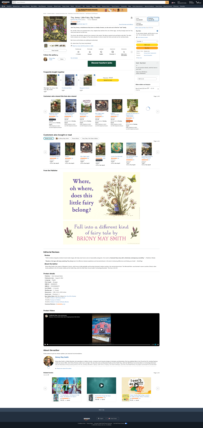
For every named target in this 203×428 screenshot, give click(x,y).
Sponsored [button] (45, 374)
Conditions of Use (81, 423)
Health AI (9, 6)
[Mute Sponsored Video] (79, 392)
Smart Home (159, 6)
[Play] (45, 344)
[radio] (141, 19)
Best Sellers (34, 6)
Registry (94, 6)
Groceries (49, 6)
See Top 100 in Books (70, 296)
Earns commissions (62, 315)
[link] (69, 80)
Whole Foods (57, 6)
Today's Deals (65, 6)
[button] (3, 6)
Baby (129, 6)
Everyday (182, 6)
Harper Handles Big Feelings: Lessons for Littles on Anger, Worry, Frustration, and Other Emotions (139, 395)
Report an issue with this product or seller (83, 45)
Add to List (141, 78)
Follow (61, 59)
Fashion (88, 6)
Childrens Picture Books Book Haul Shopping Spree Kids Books (64, 317)
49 (133, 159)
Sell (84, 6)
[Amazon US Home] (87, 419)
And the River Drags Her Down (103, 395)
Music (98, 6)
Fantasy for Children (55, 299)
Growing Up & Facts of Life (61, 13)
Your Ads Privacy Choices (118, 423)
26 (72, 158)
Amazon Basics (25, 6)
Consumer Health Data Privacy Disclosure (103, 423)
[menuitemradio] (155, 344)
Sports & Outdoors (149, 6)
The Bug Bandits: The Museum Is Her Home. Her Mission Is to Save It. (69, 395)
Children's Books (51, 13)
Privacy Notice (90, 423)
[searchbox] (90, 2)
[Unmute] (158, 344)
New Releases (42, 6)
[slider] (99, 344)
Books (72, 6)
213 (57, 158)
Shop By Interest (168, 6)
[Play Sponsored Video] (101, 385)
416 (88, 158)
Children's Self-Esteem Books (57, 297)
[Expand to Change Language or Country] (105, 418)
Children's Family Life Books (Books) (59, 301)
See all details (74, 58)
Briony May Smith (76, 19)
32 (149, 159)
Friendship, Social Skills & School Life (76, 13)
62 (118, 158)
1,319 (103, 158)
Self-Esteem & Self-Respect (92, 13)
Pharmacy (175, 6)
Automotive (124, 6)
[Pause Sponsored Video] (79, 389)
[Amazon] (5, 2)
